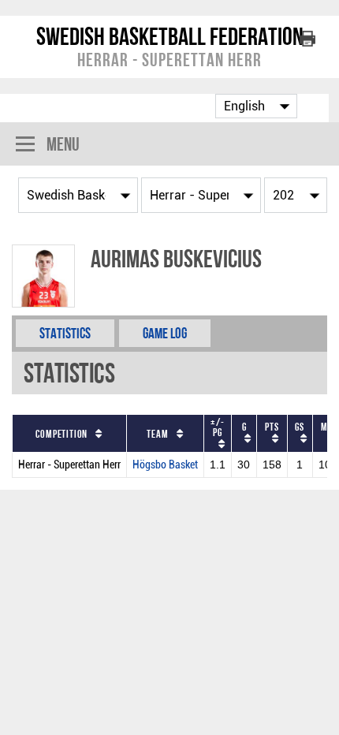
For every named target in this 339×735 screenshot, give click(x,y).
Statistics (65, 333)
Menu (63, 144)
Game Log (165, 333)
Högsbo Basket (165, 465)
